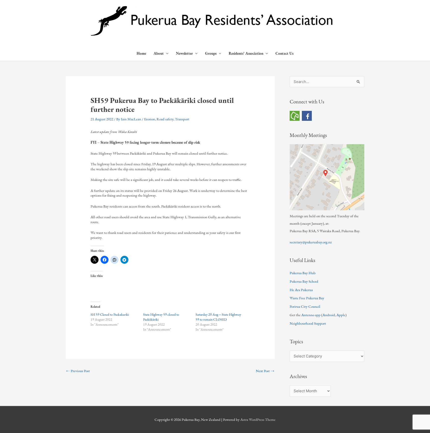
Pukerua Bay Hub (303, 272)
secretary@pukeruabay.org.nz (311, 242)
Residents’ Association (246, 53)
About (159, 53)
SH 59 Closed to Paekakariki (110, 314)
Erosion (149, 119)
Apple (340, 314)
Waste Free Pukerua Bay (307, 298)
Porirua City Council (305, 306)
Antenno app (311, 314)
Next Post (265, 370)
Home (141, 53)
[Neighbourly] (295, 115)
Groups (210, 53)
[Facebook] (307, 115)
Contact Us (284, 53)
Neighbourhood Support (308, 323)
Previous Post (78, 370)
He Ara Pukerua (301, 289)
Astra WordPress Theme (257, 419)
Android (328, 314)
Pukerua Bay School (304, 281)
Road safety (165, 119)
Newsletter (184, 53)
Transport (182, 119)
